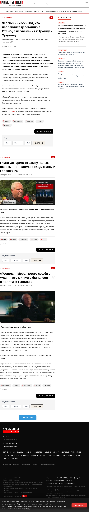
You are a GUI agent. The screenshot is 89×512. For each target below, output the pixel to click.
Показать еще (27, 417)
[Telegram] (75, 4)
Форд (3, 239)
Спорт (56, 452)
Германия (26, 385)
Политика (9, 11)
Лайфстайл (76, 452)
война (37, 385)
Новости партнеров (47, 464)
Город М (34, 455)
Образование (72, 11)
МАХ (28, 143)
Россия (47, 385)
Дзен (7, 143)
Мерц (15, 385)
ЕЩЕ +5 (4, 243)
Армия (42, 11)
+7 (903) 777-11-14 (65, 480)
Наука (80, 11)
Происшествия (52, 11)
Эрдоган (29, 121)
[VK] (81, 4)
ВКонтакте (17, 143)
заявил (13, 111)
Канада (34, 239)
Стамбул (6, 125)
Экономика (19, 11)
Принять (79, 505)
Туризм (6, 455)
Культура (62, 11)
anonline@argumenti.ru (11, 446)
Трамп (39, 121)
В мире (36, 11)
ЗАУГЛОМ (28, 174)
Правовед (25, 455)
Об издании (7, 464)
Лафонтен (5, 385)
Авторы (35, 464)
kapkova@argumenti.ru (67, 483)
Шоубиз (47, 452)
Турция (6, 121)
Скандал (14, 458)
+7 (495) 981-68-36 (10, 443)
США (43, 239)
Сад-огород (45, 455)
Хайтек (6, 458)
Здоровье (65, 452)
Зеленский (17, 121)
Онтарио (23, 239)
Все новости (25, 464)
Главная (16, 464)
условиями (46, 506)
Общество (28, 11)
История (56, 455)
